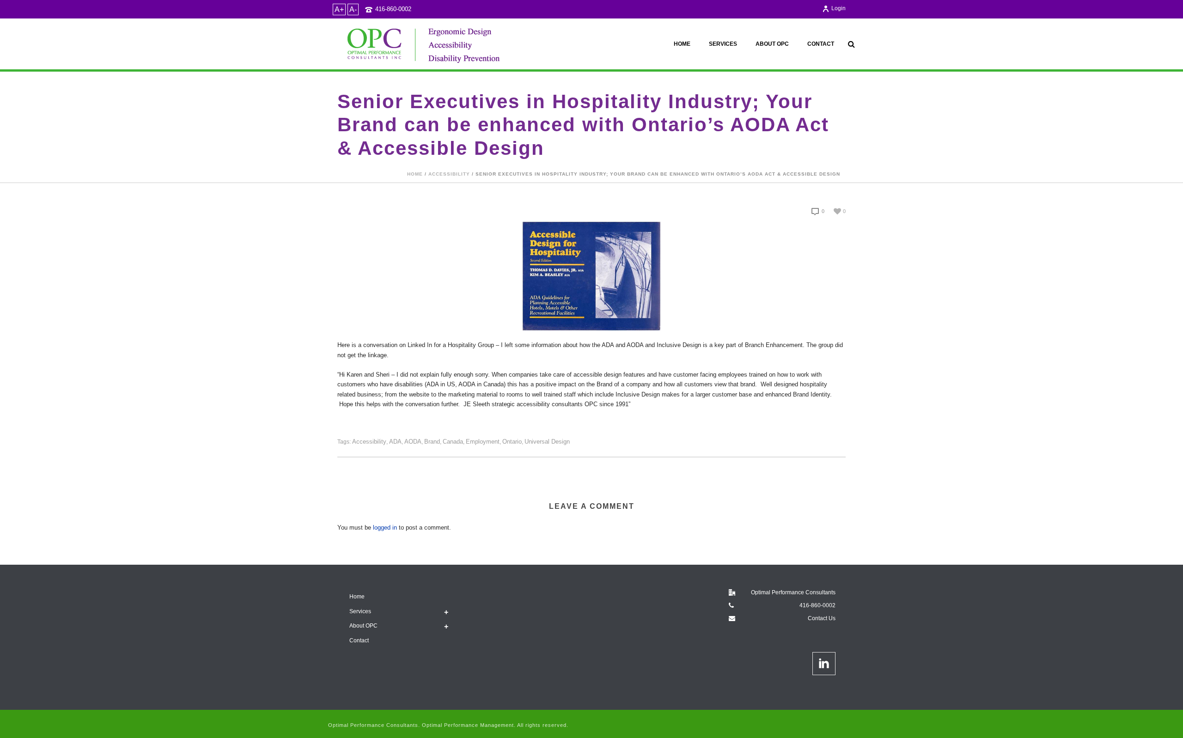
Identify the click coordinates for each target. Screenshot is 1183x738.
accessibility (449, 174)
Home (682, 44)
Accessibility (369, 442)
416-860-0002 (393, 9)
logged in (385, 527)
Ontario (512, 442)
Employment (483, 442)
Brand (432, 442)
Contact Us (821, 618)
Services (723, 44)
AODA (412, 442)
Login (838, 8)
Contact (820, 44)
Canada (453, 442)
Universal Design (547, 442)
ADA (395, 442)
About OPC (772, 44)
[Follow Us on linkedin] (823, 663)
